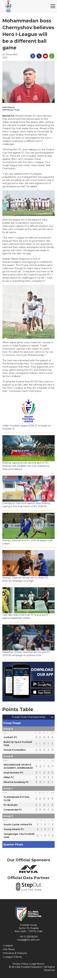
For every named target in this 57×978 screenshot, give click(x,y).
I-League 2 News (12, 956)
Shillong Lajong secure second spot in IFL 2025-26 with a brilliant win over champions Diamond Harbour (25, 466)
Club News (9, 949)
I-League (8, 945)
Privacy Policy (20, 963)
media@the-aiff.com (28, 939)
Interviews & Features (15, 953)
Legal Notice (37, 963)
